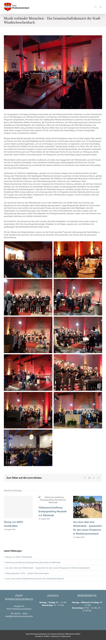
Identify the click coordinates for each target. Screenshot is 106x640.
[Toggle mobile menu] (100, 7)
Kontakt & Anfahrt (42, 636)
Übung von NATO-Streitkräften (18, 507)
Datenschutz (66, 636)
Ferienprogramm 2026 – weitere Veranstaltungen (27, 573)
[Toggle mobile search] (95, 7)
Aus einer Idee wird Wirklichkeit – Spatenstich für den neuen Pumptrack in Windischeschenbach (87, 507)
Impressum (55, 636)
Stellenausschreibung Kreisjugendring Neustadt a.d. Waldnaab (53, 499)
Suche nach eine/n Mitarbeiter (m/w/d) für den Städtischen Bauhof (34, 578)
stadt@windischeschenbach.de (19, 616)
